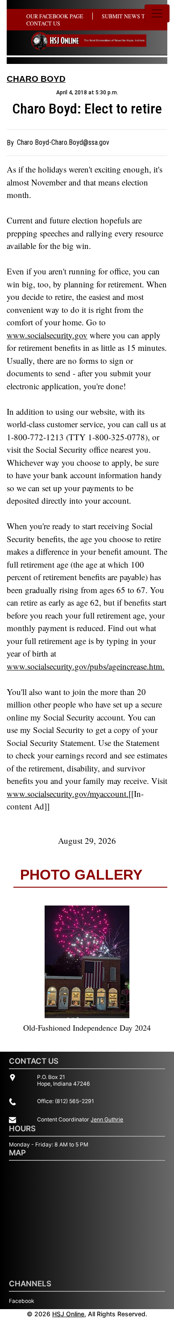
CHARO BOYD (36, 79)
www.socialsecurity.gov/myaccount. (67, 793)
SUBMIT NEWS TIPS (127, 16)
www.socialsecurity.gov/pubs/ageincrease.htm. (86, 666)
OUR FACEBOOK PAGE (54, 16)
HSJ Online (68, 1314)
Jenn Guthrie (107, 1119)
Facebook (21, 1301)
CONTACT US (43, 23)
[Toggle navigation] (157, 13)
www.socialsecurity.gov (47, 335)
